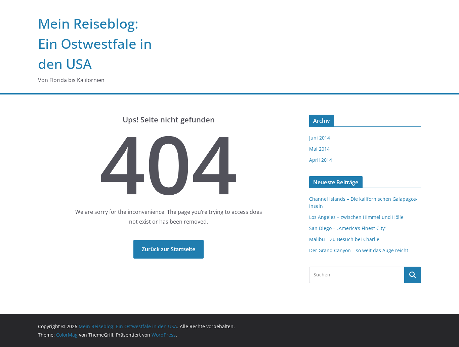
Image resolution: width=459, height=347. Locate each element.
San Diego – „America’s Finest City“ (347, 228)
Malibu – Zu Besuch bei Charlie (344, 239)
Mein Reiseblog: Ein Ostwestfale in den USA (95, 43)
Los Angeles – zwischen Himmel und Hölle (356, 217)
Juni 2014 (319, 137)
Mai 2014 (319, 149)
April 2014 (320, 160)
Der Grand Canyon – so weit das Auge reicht (358, 250)
